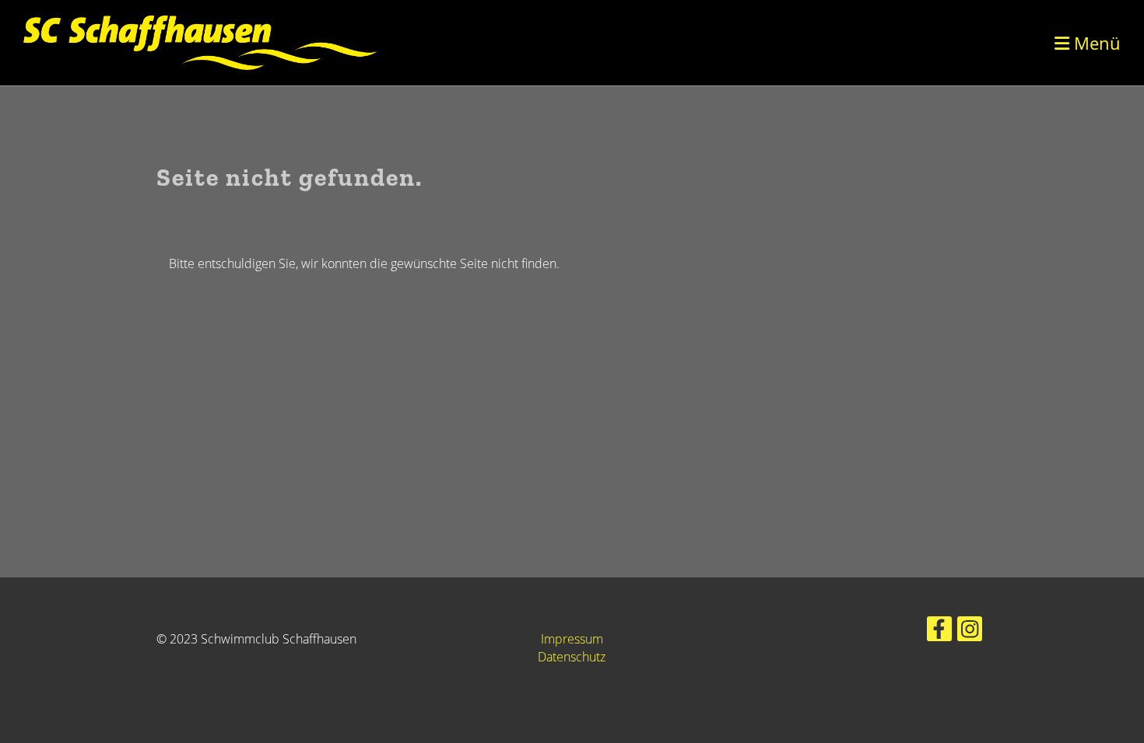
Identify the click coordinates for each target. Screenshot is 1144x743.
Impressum (572, 638)
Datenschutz (571, 656)
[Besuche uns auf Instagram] (969, 631)
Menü (1095, 42)
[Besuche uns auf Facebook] (939, 631)
